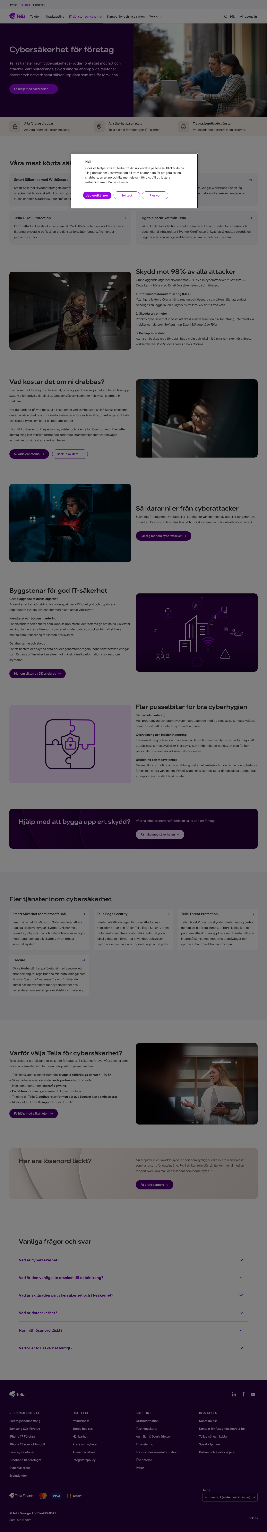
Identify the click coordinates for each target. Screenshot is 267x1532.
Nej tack (127, 195)
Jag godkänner (97, 195)
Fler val (155, 195)
